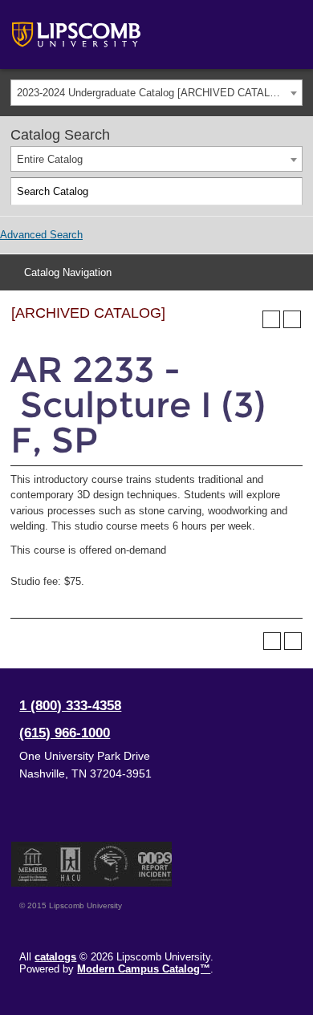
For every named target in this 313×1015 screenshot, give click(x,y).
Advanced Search (41, 235)
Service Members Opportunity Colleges (111, 864)
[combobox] (156, 92)
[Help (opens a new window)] (292, 319)
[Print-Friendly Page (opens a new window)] (271, 319)
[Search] (289, 191)
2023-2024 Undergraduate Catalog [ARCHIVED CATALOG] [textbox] (153, 93)
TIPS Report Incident (154, 864)
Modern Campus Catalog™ (143, 969)
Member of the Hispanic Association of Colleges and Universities (71, 864)
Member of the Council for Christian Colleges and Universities (33, 864)
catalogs (55, 957)
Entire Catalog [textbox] (50, 159)
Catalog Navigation (68, 272)
